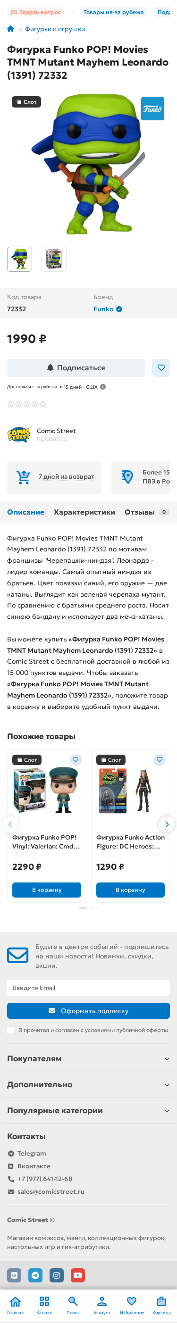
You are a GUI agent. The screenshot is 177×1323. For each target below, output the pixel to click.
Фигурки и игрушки (55, 29)
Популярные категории (55, 1110)
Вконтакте (34, 1166)
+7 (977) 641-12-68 (44, 1179)
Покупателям (34, 1059)
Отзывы (145, 512)
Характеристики (84, 512)
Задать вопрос (40, 12)
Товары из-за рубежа (114, 12)
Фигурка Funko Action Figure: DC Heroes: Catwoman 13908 (130, 842)
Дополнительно (39, 1085)
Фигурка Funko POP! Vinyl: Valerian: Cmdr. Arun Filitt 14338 (45, 842)
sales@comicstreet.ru (50, 1192)
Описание (25, 512)
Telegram (31, 1153)
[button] (10, 824)
